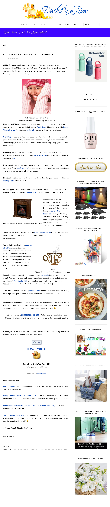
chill (18, 449)
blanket (13, 449)
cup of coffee (26, 449)
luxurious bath (35, 291)
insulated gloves (40, 155)
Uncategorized (15, 447)
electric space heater (42, 232)
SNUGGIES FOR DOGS (30, 315)
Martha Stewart (9, 386)
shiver (43, 449)
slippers (47, 449)
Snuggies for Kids (21, 281)
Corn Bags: (7, 137)
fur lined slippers (30, 192)
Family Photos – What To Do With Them (19, 396)
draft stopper (22, 168)
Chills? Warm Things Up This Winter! (29, 54)
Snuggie (53, 449)
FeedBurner (42, 374)
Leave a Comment (13, 58)
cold (21, 449)
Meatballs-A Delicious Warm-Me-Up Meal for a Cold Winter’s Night (30, 405)
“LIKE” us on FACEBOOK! (36, 349)
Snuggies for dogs (61, 449)
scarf (15, 158)
